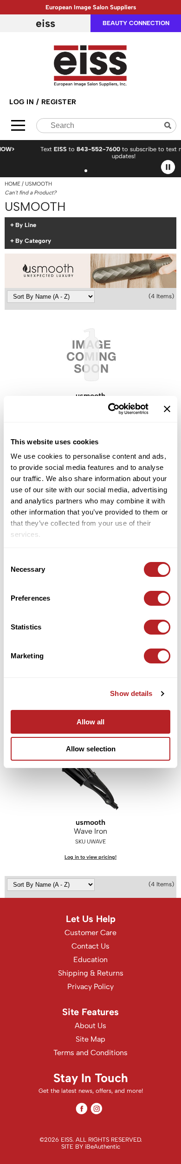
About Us (90, 1025)
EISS (45, 23)
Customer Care (90, 932)
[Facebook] (81, 1108)
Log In (22, 102)
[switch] (157, 598)
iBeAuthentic (102, 1146)
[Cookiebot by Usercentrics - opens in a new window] (111, 409)
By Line (25, 225)
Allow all (90, 722)
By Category (33, 241)
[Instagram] (96, 1108)
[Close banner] (167, 409)
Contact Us (90, 946)
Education (90, 959)
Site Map (90, 1039)
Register (59, 102)
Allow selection (91, 749)
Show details (131, 693)
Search (169, 125)
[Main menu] (18, 125)
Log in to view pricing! (90, 857)
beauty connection (136, 23)
